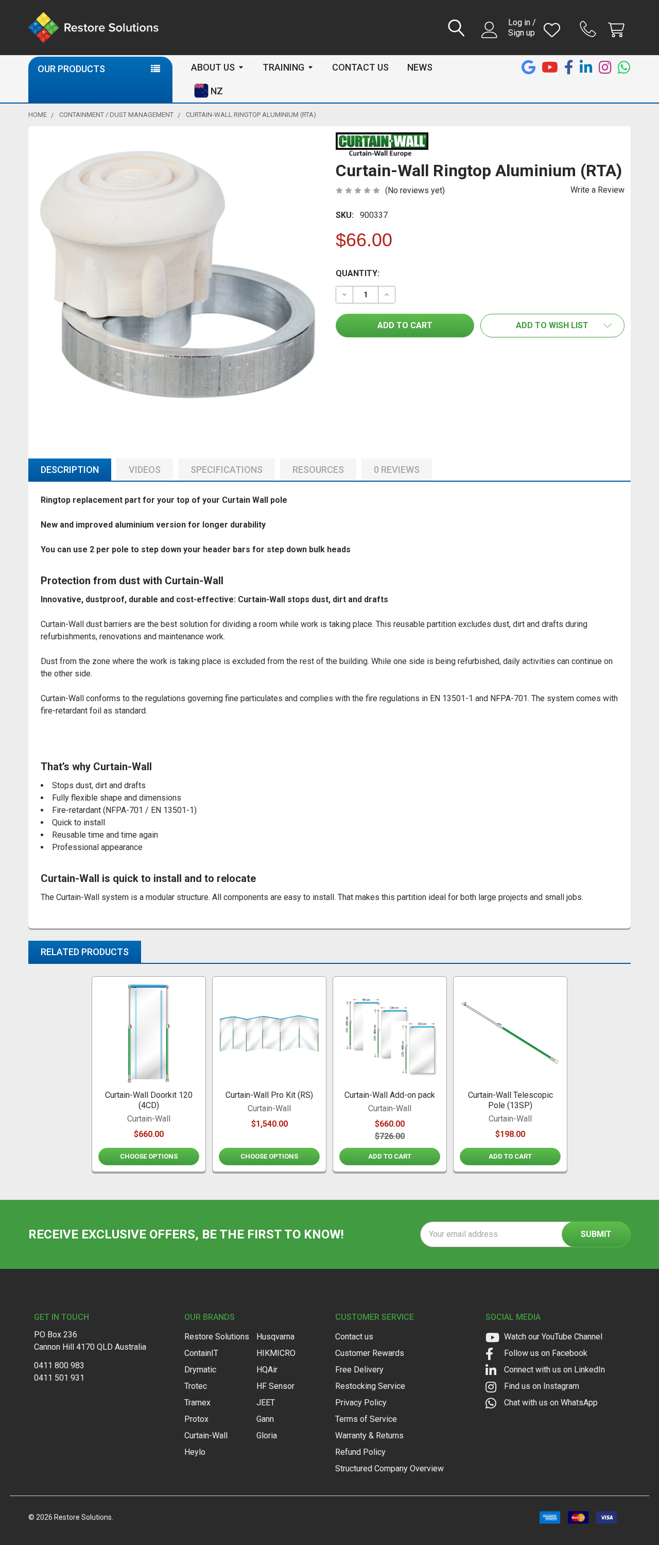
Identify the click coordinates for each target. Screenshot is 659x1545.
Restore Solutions (216, 1337)
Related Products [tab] (85, 951)
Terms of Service (366, 1419)
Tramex (197, 1402)
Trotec (195, 1386)
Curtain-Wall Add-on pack (389, 1095)
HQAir (267, 1369)
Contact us (354, 1337)
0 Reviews (397, 469)
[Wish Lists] (554, 30)
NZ (217, 91)
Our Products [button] (71, 68)
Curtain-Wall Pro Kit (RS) (269, 1095)
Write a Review (597, 190)
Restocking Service (370, 1386)
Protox (196, 1419)
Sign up (521, 33)
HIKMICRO (276, 1353)
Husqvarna (275, 1337)
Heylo (194, 1452)
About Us (213, 67)
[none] (178, 276)
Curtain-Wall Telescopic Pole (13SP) (510, 1100)
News (419, 67)
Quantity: (357, 273)
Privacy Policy (361, 1402)
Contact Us (360, 67)
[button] (552, 325)
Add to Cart (389, 1156)
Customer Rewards (369, 1353)
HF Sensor (275, 1386)
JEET (265, 1402)
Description (70, 469)
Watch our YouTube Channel (552, 1337)
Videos (145, 469)
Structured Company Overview (389, 1468)
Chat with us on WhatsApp (550, 1402)
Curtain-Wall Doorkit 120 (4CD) (149, 1100)
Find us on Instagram (540, 1386)
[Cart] (618, 30)
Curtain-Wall (206, 1435)
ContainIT (201, 1353)
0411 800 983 (59, 1365)
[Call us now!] (589, 29)
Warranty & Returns (369, 1435)
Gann (265, 1419)
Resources (318, 469)
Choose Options (149, 1156)
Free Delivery (359, 1369)
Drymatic (200, 1369)
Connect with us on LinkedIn (553, 1369)
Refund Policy (360, 1452)
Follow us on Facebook (544, 1353)
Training (283, 67)
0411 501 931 (59, 1378)
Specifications (226, 469)
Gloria (266, 1435)
